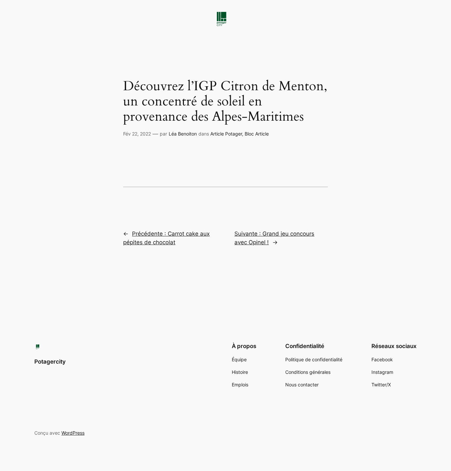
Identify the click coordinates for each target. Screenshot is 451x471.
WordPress (73, 433)
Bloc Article (257, 134)
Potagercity (50, 361)
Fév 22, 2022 (137, 134)
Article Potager (226, 134)
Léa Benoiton (183, 134)
